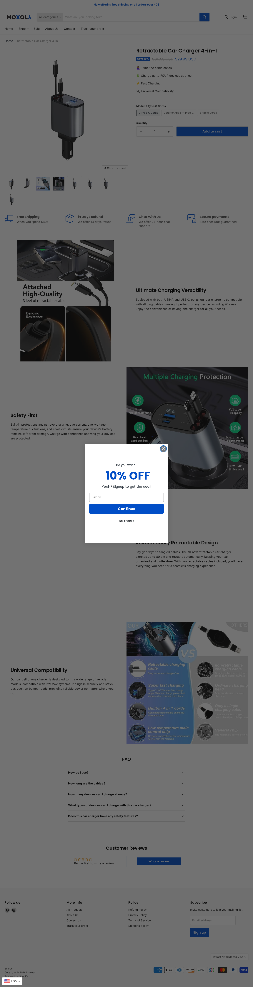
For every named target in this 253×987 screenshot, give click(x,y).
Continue (126, 508)
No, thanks (126, 521)
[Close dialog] (163, 449)
